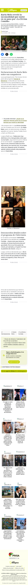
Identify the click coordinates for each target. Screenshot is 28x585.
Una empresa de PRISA (14, 554)
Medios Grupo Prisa (14, 558)
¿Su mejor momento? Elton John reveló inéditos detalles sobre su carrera (14, 344)
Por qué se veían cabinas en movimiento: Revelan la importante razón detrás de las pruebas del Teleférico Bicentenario (7, 407)
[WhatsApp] (11, 54)
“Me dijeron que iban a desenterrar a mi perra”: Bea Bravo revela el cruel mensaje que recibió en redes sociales (7, 472)
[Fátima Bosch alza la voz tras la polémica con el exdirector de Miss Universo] (20, 395)
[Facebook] (2, 54)
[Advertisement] (14, 104)
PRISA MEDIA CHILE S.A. (9, 573)
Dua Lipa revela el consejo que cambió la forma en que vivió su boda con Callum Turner (20, 502)
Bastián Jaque (5, 31)
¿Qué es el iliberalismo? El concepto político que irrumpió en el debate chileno (20, 471)
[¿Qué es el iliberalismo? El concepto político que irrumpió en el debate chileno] (20, 460)
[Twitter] (7, 54)
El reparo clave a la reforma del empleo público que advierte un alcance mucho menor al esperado (20, 438)
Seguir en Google (14, 362)
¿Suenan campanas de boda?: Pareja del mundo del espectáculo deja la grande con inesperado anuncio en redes (7, 440)
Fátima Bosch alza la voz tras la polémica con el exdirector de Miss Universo (20, 404)
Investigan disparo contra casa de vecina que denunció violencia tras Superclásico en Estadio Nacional (7, 503)
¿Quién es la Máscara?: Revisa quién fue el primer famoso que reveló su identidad (15, 120)
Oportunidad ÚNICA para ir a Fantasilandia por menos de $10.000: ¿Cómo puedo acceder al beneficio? (7, 534)
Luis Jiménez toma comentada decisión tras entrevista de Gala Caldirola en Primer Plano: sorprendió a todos (20, 536)
